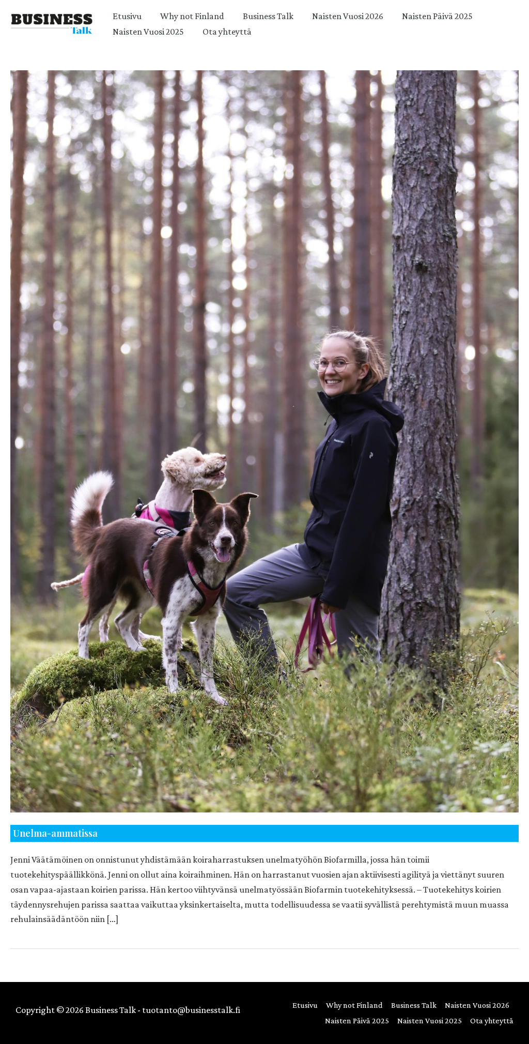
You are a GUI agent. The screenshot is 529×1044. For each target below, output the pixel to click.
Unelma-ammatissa (55, 833)
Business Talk (268, 16)
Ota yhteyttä (227, 31)
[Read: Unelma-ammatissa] (264, 440)
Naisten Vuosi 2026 (347, 16)
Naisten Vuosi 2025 (148, 31)
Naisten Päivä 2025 (437, 16)
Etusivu (127, 16)
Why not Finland (192, 16)
